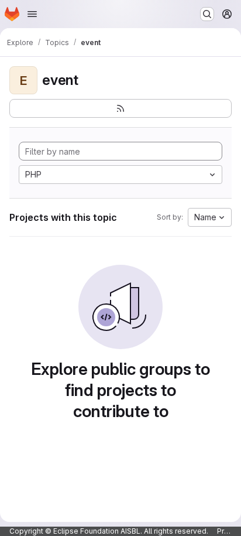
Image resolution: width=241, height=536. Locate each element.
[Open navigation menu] (32, 14)
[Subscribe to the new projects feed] (120, 108)
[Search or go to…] (207, 14)
